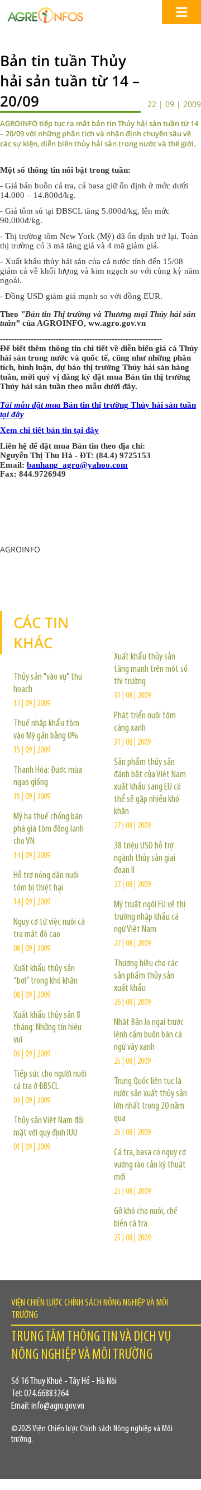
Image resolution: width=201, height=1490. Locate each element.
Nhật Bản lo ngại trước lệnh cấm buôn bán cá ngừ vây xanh (149, 1035)
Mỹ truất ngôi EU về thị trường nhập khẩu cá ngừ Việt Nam (149, 917)
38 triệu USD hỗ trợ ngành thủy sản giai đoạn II (144, 858)
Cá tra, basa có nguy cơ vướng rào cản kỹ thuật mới (150, 1165)
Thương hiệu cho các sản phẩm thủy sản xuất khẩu (146, 976)
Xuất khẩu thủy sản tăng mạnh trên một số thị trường (151, 669)
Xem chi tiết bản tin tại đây (49, 430)
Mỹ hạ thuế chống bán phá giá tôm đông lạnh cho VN (48, 829)
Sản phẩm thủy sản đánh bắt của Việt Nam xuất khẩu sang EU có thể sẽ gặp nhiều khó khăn (150, 787)
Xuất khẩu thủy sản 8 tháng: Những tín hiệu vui (47, 1028)
